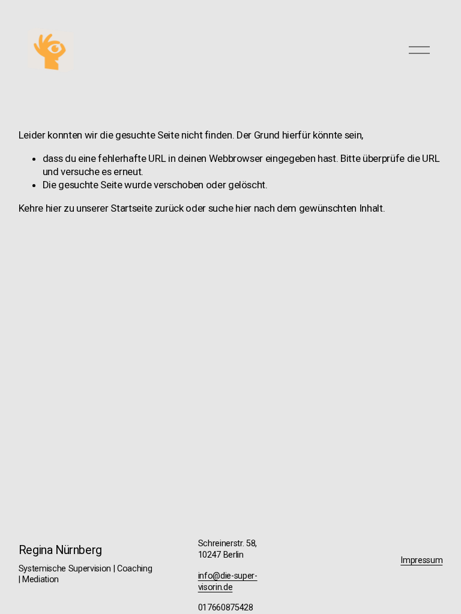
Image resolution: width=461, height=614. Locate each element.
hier (54, 208)
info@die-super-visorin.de (228, 581)
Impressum (421, 560)
